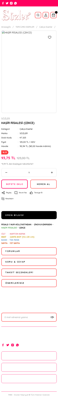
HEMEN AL (43, 184)
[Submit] (52, 317)
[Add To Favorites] (50, 37)
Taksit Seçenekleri (19, 272)
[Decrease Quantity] (6, 172)
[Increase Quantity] (51, 172)
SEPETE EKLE (14, 184)
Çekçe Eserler (26, 129)
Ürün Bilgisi (14, 215)
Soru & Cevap (15, 261)
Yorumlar (12, 251)
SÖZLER (24, 133)
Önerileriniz (14, 283)
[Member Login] (46, 15)
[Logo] (16, 15)
